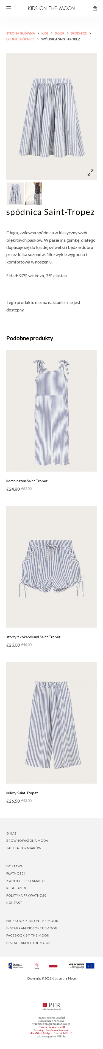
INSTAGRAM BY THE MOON (28, 943)
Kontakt (14, 902)
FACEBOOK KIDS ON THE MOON (32, 920)
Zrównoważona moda (27, 840)
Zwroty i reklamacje (25, 881)
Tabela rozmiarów (23, 848)
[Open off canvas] (8, 8)
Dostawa (14, 866)
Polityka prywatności (27, 895)
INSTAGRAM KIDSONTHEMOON (31, 928)
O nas (11, 833)
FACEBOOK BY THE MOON (27, 935)
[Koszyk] (95, 8)
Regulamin (16, 888)
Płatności (15, 873)
